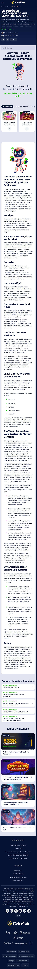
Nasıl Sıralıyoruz (18, 880)
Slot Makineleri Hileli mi (18, 845)
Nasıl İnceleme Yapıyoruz (18, 877)
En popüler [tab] (8, 106)
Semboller (18, 849)
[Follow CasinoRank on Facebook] (7, 911)
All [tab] (34, 106)
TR (17, 915)
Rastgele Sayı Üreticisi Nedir (18, 858)
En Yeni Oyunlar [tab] (23, 106)
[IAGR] (8, 932)
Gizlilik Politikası (18, 874)
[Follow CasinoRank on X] (16, 911)
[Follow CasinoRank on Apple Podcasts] (29, 911)
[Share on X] (3, 39)
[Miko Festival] (9, 121)
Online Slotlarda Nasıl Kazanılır (18, 855)
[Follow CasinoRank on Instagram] (11, 911)
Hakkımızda (18, 871)
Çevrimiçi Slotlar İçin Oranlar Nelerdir (18, 852)
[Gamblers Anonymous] (15, 932)
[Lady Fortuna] (27, 121)
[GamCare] (25, 932)
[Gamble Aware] (15, 943)
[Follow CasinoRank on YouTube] (20, 911)
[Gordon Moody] (18, 937)
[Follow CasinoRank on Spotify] (24, 911)
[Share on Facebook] (7, 39)
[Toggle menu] (2, 2)
